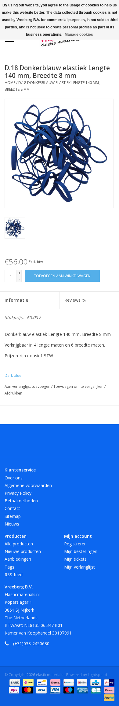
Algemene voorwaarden (28, 485)
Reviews (74, 300)
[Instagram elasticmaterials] (92, 443)
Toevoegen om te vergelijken (78, 386)
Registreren (75, 544)
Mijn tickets (75, 559)
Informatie (16, 300)
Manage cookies (79, 34)
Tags (9, 567)
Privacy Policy (18, 493)
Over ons (14, 478)
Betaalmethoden (21, 501)
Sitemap (13, 516)
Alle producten (19, 544)
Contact (12, 508)
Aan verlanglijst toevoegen (28, 386)
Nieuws (12, 524)
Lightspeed (97, 674)
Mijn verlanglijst (79, 567)
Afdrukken (13, 393)
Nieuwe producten (23, 551)
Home (10, 82)
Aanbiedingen (18, 559)
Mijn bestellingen (80, 551)
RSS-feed (14, 574)
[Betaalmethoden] (14, 682)
